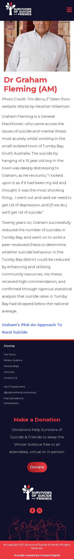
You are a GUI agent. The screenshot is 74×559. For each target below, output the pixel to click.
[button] (37, 467)
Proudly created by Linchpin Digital (37, 555)
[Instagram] (39, 510)
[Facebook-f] (32, 510)
